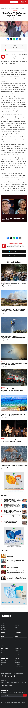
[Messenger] (17, 39)
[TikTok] (14, 676)
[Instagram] (5, 676)
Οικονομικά (3, 652)
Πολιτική (3, 625)
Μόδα (2, 645)
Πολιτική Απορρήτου (15, 702)
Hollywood (17, 625)
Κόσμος (3, 627)
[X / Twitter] (11, 39)
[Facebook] (8, 39)
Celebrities (17, 623)
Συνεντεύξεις (17, 652)
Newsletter (3, 662)
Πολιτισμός (18, 632)
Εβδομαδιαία (17, 640)
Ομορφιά (3, 638)
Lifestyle (3, 636)
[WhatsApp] (14, 39)
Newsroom (17, 18)
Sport (3, 632)
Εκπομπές (17, 650)
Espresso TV (18, 648)
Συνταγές (3, 643)
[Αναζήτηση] (26, 2)
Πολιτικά (3, 654)
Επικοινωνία (17, 662)
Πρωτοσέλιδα (4, 648)
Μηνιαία (16, 643)
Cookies (23, 702)
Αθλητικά (3, 650)
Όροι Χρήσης (17, 664)
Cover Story (3, 629)
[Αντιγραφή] (20, 39)
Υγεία (2, 640)
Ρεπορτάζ (3, 623)
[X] (8, 676)
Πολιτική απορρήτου (19, 666)
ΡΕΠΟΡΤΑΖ (14, 10)
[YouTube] (11, 676)
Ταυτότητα (17, 660)
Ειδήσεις (3, 620)
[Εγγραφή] (25, 695)
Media (16, 627)
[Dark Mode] (22, 2)
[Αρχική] (6, 615)
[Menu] (2, 2)
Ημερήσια (17, 638)
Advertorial (3, 660)
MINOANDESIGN (16, 705)
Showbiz (17, 620)
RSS (2, 664)
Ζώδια (16, 636)
